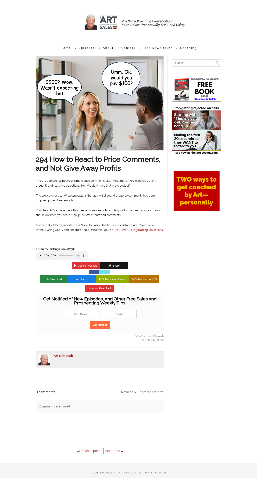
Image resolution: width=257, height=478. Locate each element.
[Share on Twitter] (105, 272)
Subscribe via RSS (146, 279)
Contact (128, 48)
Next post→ (114, 451)
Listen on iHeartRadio (100, 288)
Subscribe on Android (114, 279)
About (108, 48)
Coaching (188, 48)
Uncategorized (154, 339)
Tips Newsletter (157, 48)
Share (116, 265)
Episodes (87, 48)
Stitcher (84, 279)
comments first (152, 392)
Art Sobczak (156, 335)
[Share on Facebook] (94, 272)
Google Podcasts (87, 265)
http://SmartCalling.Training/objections (137, 230)
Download (56, 279)
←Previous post (88, 451)
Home (65, 48)
